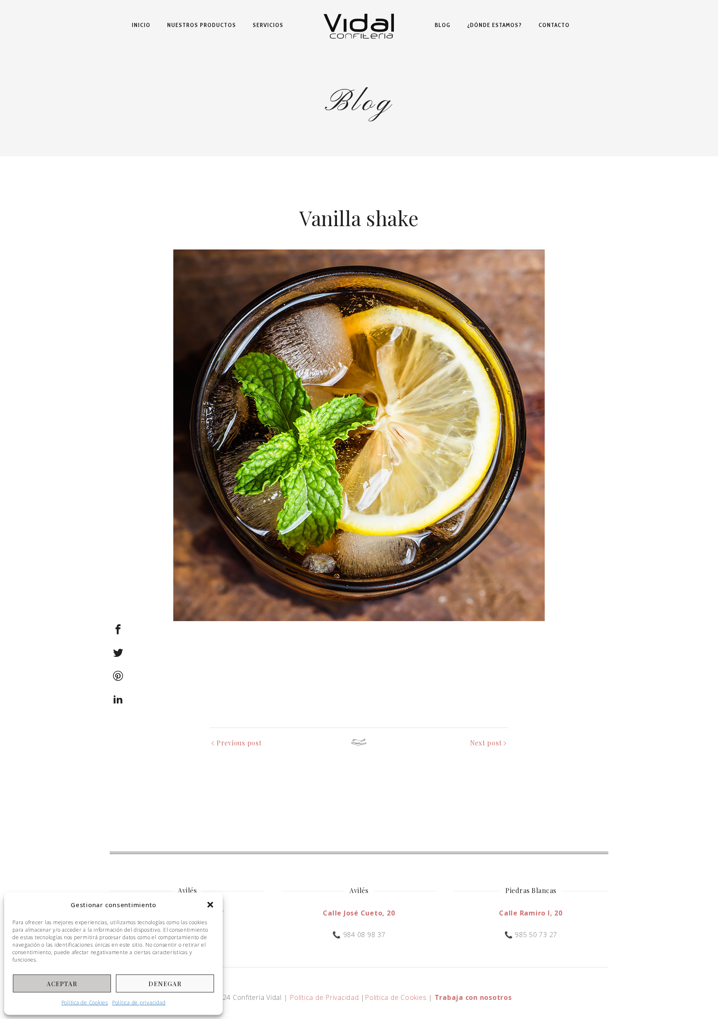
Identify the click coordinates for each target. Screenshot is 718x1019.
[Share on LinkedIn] (118, 699)
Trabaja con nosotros (473, 997)
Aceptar (62, 984)
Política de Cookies (84, 1002)
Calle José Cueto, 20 (359, 913)
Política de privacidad (139, 1002)
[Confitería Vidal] (359, 25)
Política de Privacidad (324, 997)
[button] (210, 905)
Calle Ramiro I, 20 (531, 913)
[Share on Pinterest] (118, 676)
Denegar (165, 984)
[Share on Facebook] (118, 629)
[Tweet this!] (118, 652)
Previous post (239, 742)
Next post (486, 742)
